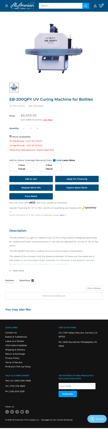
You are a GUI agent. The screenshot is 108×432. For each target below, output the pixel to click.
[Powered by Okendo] (17, 289)
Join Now (48, 119)
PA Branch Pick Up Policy (18, 366)
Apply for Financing (77, 179)
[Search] (85, 6)
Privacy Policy (12, 358)
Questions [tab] (26, 280)
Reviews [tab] (9, 280)
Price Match (31, 196)
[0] (100, 5)
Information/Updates (16, 345)
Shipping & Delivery (15, 349)
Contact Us (11, 332)
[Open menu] (6, 6)
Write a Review (94, 288)
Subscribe (68, 394)
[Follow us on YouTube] (22, 412)
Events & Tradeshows (16, 337)
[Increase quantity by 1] (37, 128)
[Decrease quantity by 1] (23, 128)
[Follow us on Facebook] (7, 412)
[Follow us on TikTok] (27, 412)
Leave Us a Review (14, 341)
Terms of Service (13, 362)
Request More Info (31, 187)
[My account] (95, 5)
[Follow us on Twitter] (12, 412)
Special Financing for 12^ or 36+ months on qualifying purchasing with (45, 208)
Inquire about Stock (77, 187)
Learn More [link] (68, 160)
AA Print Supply (17, 106)
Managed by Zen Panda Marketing (56, 420)
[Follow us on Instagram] (17, 412)
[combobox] (60, 6)
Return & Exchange (15, 354)
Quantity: (14, 128)
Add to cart (31, 179)
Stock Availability (21, 137)
